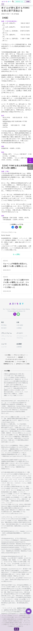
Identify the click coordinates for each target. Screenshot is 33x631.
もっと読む (16, 254)
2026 (22, 363)
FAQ (30, 161)
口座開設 (28, 1)
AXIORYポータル (19, 1)
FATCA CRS (9, 361)
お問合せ (30, 166)
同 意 (16, 629)
